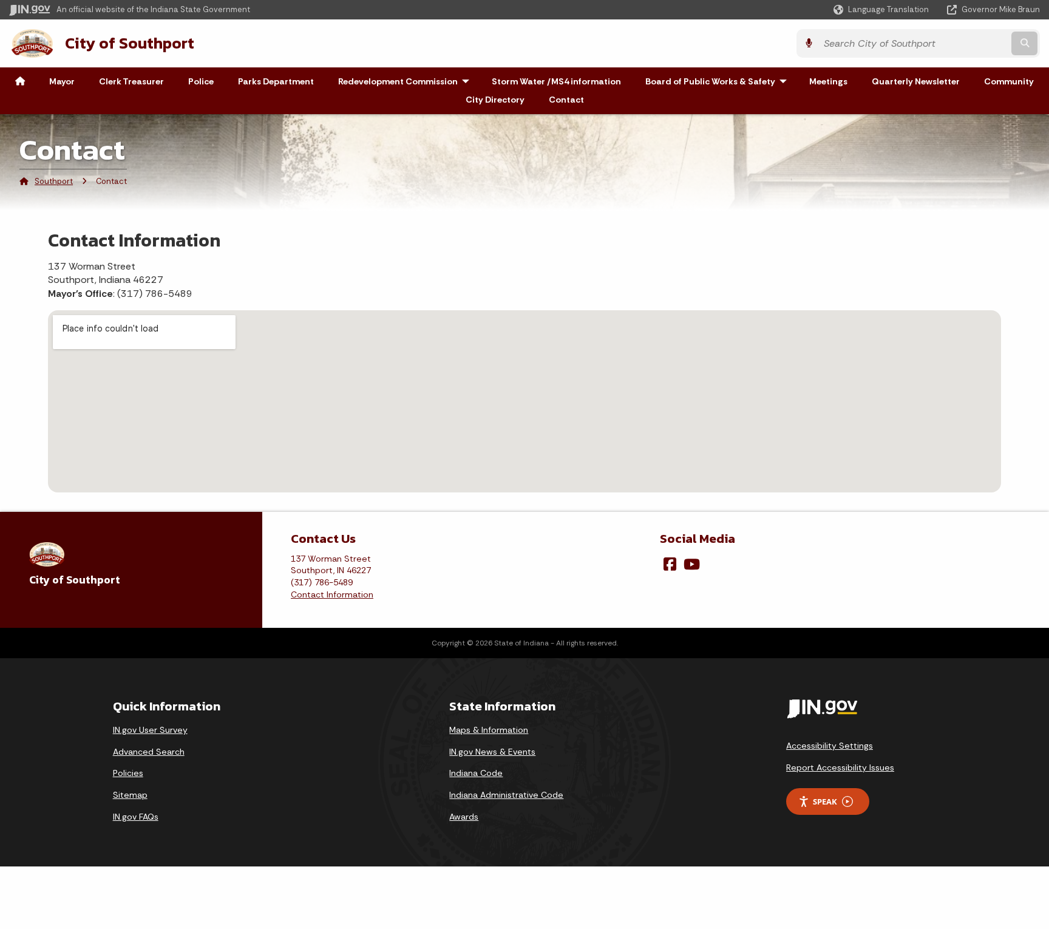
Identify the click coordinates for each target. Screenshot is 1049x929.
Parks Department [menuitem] (276, 81)
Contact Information (332, 594)
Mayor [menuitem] (62, 81)
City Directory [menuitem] (495, 99)
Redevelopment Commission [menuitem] (406, 81)
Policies (128, 772)
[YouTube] (692, 564)
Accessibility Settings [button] (829, 745)
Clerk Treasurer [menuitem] (131, 81)
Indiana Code (476, 772)
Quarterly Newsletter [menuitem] (916, 81)
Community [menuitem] (1009, 81)
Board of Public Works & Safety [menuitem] (718, 81)
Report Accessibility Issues (840, 767)
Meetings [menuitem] (828, 81)
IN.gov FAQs (135, 816)
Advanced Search (149, 751)
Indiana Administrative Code (506, 794)
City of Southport (129, 43)
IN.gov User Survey (150, 729)
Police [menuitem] (201, 81)
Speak (825, 801)
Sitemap (130, 794)
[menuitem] (20, 81)
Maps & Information (488, 729)
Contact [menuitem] (566, 99)
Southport (54, 181)
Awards (463, 816)
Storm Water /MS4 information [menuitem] (556, 81)
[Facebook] (670, 564)
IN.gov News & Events (492, 751)
